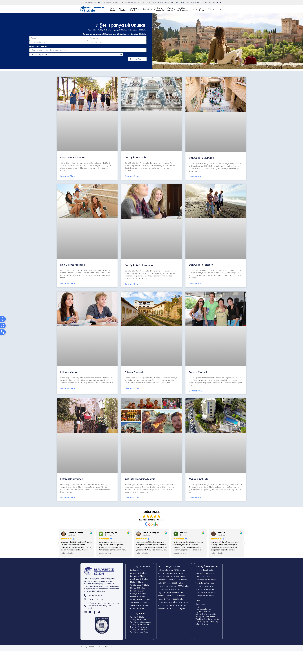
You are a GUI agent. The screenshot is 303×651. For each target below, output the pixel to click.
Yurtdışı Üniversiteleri (207, 504)
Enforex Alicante (69, 310)
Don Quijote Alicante (72, 95)
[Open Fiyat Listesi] (117, 4)
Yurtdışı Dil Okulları (140, 504)
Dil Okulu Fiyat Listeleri (169, 504)
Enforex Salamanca (71, 417)
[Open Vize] (213, 4)
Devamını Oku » (67, 114)
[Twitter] (99, 550)
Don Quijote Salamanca (139, 203)
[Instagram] (85, 550)
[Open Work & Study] (138, 4)
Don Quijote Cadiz (135, 95)
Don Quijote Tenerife (201, 203)
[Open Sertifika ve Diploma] (189, 4)
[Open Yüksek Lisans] (174, 4)
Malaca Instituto (199, 417)
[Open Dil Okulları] (128, 4)
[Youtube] (90, 550)
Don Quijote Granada (201, 96)
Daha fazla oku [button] (67, 492)
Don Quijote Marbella (72, 203)
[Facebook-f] (94, 550)
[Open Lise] (196, 4)
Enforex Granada (134, 310)
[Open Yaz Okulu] (206, 4)
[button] (221, 4)
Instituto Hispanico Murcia (140, 417)
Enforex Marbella (198, 310)
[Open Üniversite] (151, 4)
